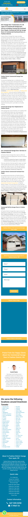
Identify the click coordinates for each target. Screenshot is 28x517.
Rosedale (18, 431)
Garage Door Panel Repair (14, 491)
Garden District (5, 435)
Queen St (18, 426)
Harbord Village (5, 441)
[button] (9, 367)
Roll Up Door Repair (14, 482)
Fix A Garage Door (14, 477)
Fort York (4, 434)
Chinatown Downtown (6, 414)
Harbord (4, 439)
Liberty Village (19, 411)
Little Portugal (18, 415)
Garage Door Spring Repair (14, 481)
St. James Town (19, 435)
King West (18, 406)
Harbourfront (4, 442)
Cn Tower (4, 418)
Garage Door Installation (14, 479)
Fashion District (5, 431)
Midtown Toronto (19, 416)
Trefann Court (18, 444)
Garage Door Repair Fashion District (12, 12)
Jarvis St (4, 445)
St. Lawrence (18, 436)
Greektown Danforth (6, 438)
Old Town (18, 421)
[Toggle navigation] (25, 9)
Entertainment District (6, 429)
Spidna (17, 434)
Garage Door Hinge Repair (14, 488)
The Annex (18, 439)
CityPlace (4, 416)
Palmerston (18, 422)
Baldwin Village (5, 408)
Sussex (17, 438)
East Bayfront (5, 426)
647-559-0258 (21, 2)
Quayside (18, 425)
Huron (3, 444)
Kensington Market (6, 447)
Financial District (5, 432)
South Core (18, 432)
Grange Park (4, 436)
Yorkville (17, 447)
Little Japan (18, 414)
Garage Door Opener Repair (14, 484)
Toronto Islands (19, 441)
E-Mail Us (15, 505)
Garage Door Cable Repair (14, 493)
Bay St (3, 411)
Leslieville (18, 409)
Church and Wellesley (6, 415)
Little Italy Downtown (20, 412)
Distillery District (5, 422)
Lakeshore (18, 408)
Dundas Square (5, 425)
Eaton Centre (5, 428)
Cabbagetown (5, 412)
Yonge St (18, 445)
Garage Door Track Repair (14, 486)
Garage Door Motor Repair (14, 490)
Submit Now (14, 291)
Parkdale (17, 424)
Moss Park (18, 418)
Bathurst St (4, 409)
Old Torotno (18, 419)
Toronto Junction (19, 442)
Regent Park (18, 428)
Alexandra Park (5, 406)
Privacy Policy (14, 495)
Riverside (18, 429)
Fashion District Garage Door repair (18, 514)
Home (2, 12)
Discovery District (5, 421)
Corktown (4, 419)
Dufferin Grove (5, 424)
